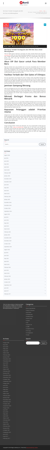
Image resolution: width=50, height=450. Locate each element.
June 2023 (6, 255)
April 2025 (6, 190)
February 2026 (7, 172)
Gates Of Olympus (31, 310)
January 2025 (7, 199)
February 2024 (7, 231)
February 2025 (7, 196)
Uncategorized (30, 332)
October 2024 (7, 208)
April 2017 (6, 290)
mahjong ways (30, 314)
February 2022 (7, 276)
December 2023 (7, 237)
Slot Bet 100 (29, 324)
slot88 (28, 326)
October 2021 (7, 282)
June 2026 (6, 161)
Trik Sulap (29, 330)
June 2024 (6, 220)
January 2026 (7, 175)
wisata (28, 334)
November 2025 (7, 181)
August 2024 (7, 214)
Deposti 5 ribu (16, 46)
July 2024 (6, 217)
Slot (44, 11)
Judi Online (29, 312)
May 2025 (6, 187)
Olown (6, 46)
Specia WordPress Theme (32, 447)
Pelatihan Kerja (30, 316)
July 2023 (6, 252)
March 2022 (6, 273)
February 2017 (7, 293)
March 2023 (6, 264)
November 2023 (7, 240)
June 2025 (6, 184)
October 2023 (7, 243)
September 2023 (8, 246)
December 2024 (7, 202)
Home (40, 11)
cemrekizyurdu (7, 55)
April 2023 (6, 261)
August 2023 (7, 249)
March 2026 (6, 170)
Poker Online (29, 318)
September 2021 (8, 285)
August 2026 (7, 155)
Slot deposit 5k (27, 46)
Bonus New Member (31, 308)
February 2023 (7, 267)
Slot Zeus (32, 46)
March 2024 (6, 229)
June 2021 (6, 288)
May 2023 (6, 258)
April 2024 (6, 226)
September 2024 (8, 211)
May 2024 (6, 223)
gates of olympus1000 (18, 127)
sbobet (28, 320)
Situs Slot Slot (21, 46)
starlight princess (30, 328)
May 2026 (6, 164)
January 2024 (7, 234)
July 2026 (6, 158)
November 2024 (7, 205)
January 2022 (7, 279)
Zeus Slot (36, 46)
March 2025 (6, 193)
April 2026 (6, 167)
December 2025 (7, 178)
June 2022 (6, 270)
